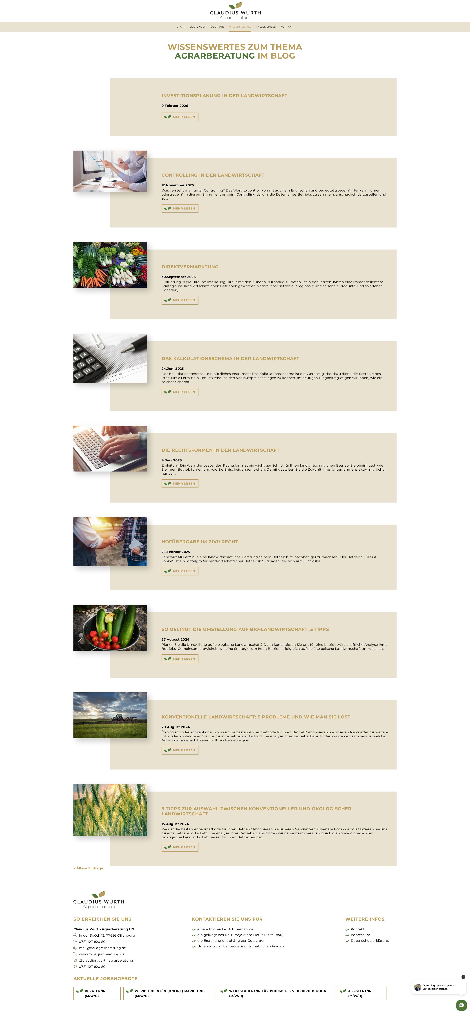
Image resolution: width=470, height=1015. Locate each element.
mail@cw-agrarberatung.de (102, 948)
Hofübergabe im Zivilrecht (200, 541)
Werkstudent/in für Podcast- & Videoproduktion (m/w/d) (277, 993)
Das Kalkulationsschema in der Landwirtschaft (230, 358)
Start (181, 26)
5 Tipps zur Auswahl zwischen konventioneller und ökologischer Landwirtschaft (257, 811)
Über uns (218, 26)
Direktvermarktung (190, 266)
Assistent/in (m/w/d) (360, 993)
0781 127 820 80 (92, 942)
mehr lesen (184, 117)
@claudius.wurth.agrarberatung (106, 960)
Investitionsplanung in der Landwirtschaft (225, 95)
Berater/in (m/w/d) (95, 993)
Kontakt (287, 26)
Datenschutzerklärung (370, 941)
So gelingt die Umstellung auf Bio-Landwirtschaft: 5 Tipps (245, 629)
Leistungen (198, 26)
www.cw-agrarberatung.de (101, 954)
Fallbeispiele (266, 26)
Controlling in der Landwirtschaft (213, 175)
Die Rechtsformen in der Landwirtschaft (221, 450)
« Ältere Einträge (88, 868)
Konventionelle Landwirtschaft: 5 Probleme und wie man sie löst (256, 717)
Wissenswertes (240, 26)
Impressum (360, 935)
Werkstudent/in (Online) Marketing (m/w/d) (170, 993)
